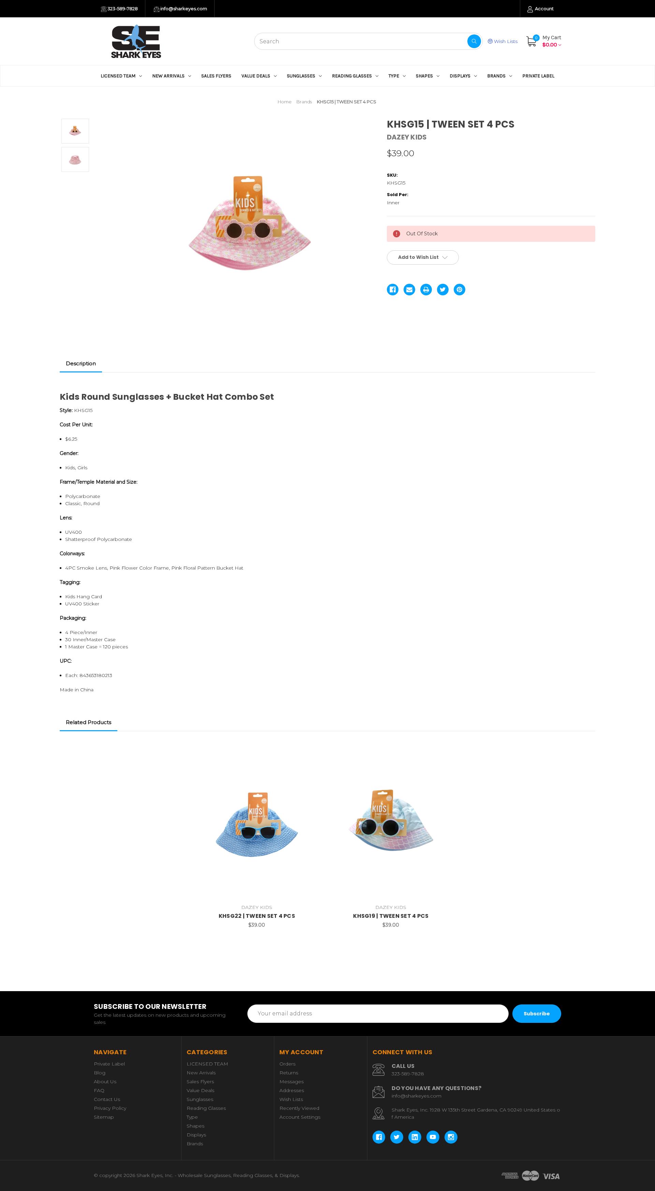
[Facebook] (392, 289)
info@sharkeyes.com (183, 8)
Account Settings (299, 1117)
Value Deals (256, 76)
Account (544, 8)
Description (81, 363)
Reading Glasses (352, 76)
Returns (288, 1073)
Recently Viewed (299, 1108)
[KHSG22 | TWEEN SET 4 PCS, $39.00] (257, 823)
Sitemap (104, 1117)
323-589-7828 (122, 8)
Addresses (291, 1090)
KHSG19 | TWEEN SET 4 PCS (390, 916)
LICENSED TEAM (118, 76)
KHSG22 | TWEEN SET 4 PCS (257, 916)
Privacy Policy (110, 1108)
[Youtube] (432, 1137)
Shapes (424, 76)
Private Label (538, 76)
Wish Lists (505, 41)
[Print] (426, 289)
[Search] (474, 41)
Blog (99, 1073)
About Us (105, 1081)
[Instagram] (451, 1137)
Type (394, 76)
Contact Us (107, 1099)
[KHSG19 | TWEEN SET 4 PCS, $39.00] (391, 823)
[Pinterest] (459, 289)
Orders (287, 1064)
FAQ (99, 1090)
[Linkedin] (414, 1137)
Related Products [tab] (88, 722)
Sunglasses (301, 76)
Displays (460, 76)
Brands (496, 76)
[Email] (409, 289)
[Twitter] (443, 289)
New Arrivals (168, 76)
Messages (291, 1081)
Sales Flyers (216, 76)
